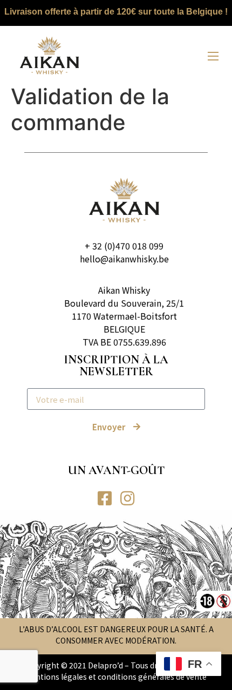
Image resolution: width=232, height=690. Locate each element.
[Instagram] (127, 498)
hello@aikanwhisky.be (124, 258)
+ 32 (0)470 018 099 (124, 245)
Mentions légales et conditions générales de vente (116, 676)
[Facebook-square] (104, 498)
